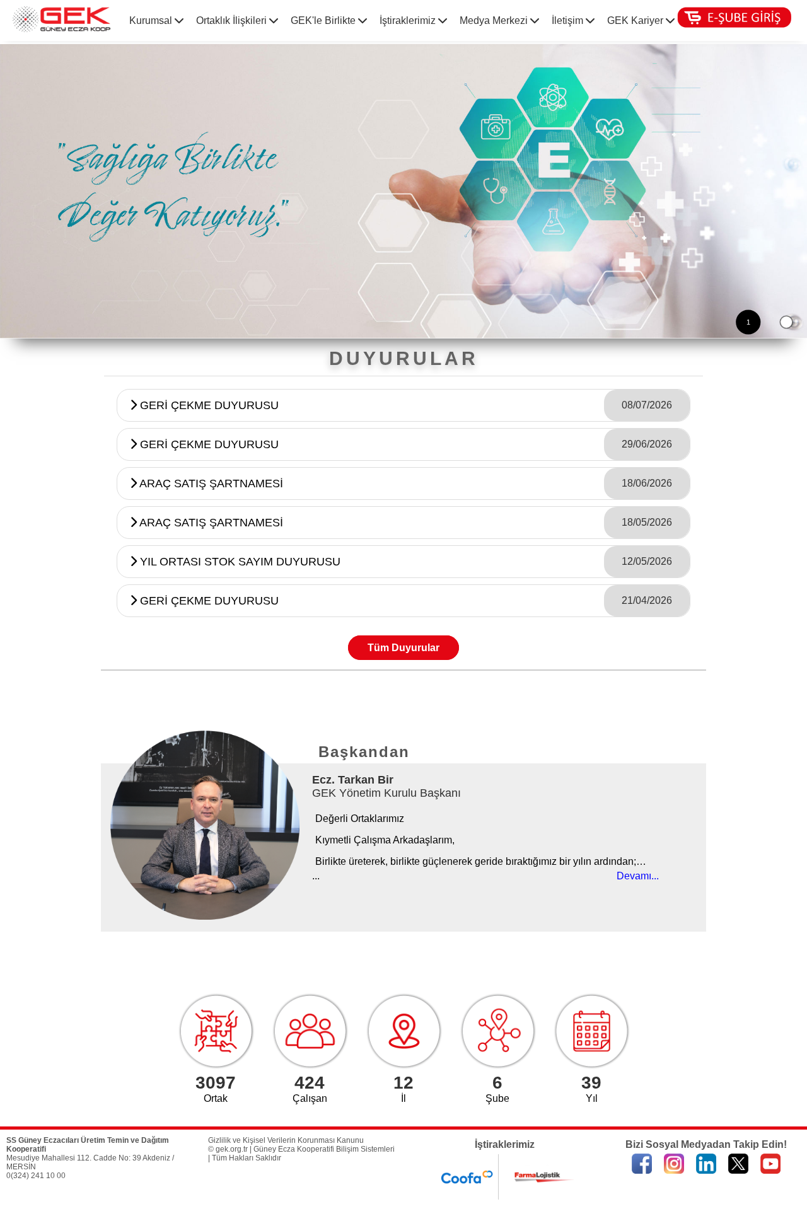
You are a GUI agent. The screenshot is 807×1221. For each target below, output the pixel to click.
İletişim (569, 20)
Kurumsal (152, 20)
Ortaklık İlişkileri (232, 20)
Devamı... (638, 876)
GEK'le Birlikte (324, 20)
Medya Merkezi (495, 20)
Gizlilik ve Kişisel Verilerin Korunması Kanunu (286, 1140)
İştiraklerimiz (409, 20)
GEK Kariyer (636, 20)
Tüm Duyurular (403, 647)
